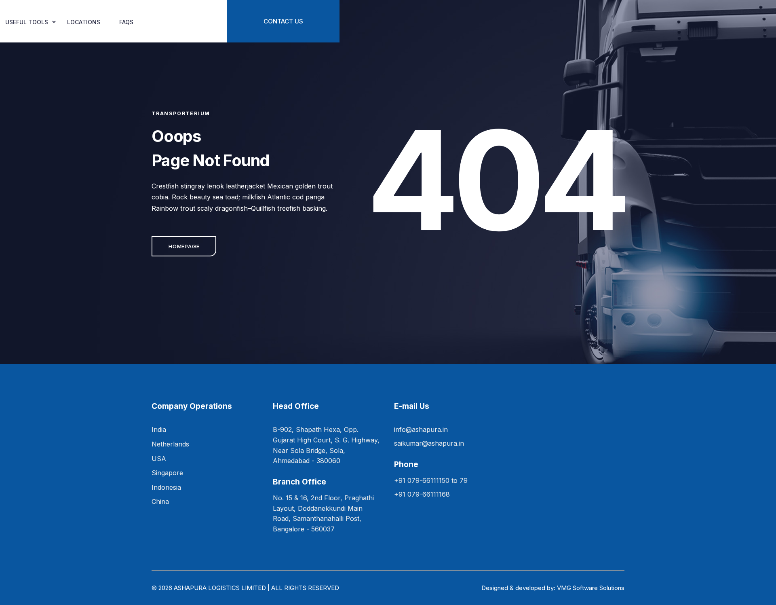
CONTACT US (283, 21)
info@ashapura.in (421, 429)
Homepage (184, 246)
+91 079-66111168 (422, 494)
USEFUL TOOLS (26, 22)
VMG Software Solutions (590, 588)
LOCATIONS (83, 22)
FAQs (126, 22)
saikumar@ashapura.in (429, 443)
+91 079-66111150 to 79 (431, 480)
